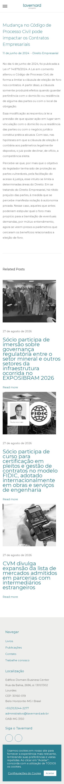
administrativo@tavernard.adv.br (27, 713)
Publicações (13, 647)
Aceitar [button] (50, 773)
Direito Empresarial (45, 53)
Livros (9, 641)
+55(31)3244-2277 (17, 708)
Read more (10, 387)
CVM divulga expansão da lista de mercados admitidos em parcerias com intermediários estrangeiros (30, 575)
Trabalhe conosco (17, 660)
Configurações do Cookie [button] (24, 773)
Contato (10, 654)
